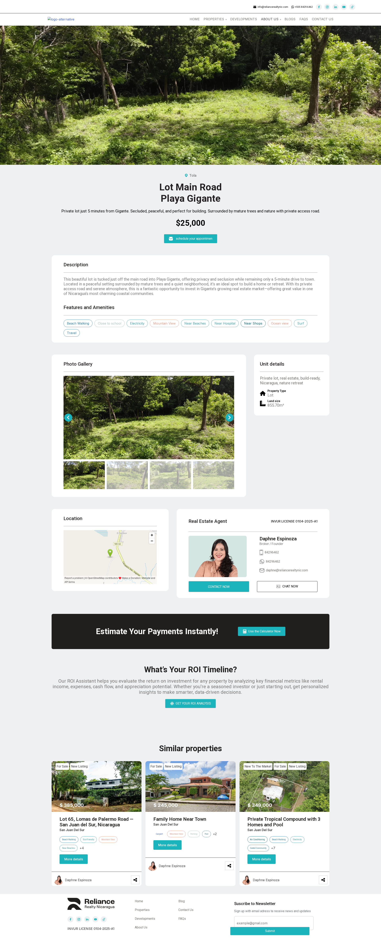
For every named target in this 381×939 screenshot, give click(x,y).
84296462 (272, 552)
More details (73, 859)
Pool (206, 834)
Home (195, 19)
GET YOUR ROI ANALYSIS (193, 703)
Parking (193, 834)
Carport (159, 834)
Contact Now (219, 587)
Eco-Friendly (88, 839)
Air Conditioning (257, 839)
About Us (141, 927)
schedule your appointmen (194, 238)
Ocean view (280, 323)
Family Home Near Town (179, 819)
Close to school (109, 323)
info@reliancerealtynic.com (273, 7)
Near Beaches (195, 323)
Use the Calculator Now (264, 631)
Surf (300, 323)
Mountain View (164, 323)
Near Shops (253, 323)
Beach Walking (78, 323)
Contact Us (322, 19)
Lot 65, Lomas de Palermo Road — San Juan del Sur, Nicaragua (96, 822)
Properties (214, 19)
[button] (229, 417)
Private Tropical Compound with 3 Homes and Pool (283, 822)
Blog (181, 901)
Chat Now (290, 586)
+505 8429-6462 (304, 7)
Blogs (290, 19)
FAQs (303, 19)
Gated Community (258, 848)
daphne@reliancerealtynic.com (287, 570)
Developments (243, 19)
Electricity (137, 323)
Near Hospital (225, 323)
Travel (71, 333)
